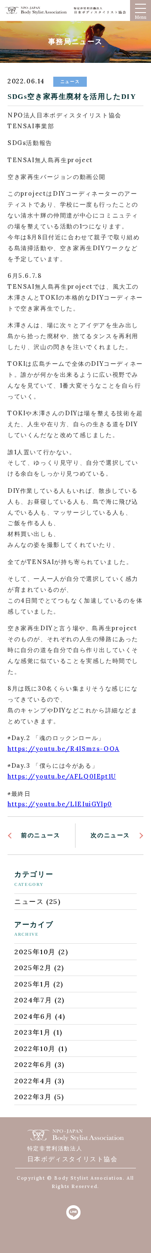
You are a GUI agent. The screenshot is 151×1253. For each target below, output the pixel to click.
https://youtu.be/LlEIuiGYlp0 (60, 804)
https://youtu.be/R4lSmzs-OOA (64, 749)
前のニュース (40, 835)
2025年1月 (32, 984)
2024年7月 (33, 1000)
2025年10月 (35, 952)
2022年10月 (35, 1048)
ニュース (29, 901)
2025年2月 (33, 967)
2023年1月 (32, 1032)
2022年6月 (33, 1064)
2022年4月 (33, 1081)
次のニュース (110, 835)
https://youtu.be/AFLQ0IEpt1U (62, 776)
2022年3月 (33, 1096)
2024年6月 (33, 1016)
